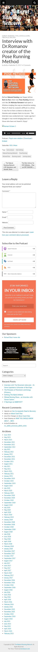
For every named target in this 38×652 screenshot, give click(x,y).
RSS (11, 145)
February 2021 (9, 474)
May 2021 (7, 469)
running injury (27, 156)
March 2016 (8, 602)
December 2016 (9, 580)
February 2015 (9, 633)
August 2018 (8, 532)
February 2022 (9, 452)
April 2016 (7, 600)
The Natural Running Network (15, 17)
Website (5, 222)
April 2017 (7, 570)
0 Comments (27, 65)
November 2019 (9, 498)
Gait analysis (10, 150)
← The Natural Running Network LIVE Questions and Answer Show (10, 166)
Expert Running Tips (10, 36)
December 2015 (9, 609)
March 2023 (8, 440)
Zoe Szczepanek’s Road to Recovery (24, 411)
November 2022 (9, 445)
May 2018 (7, 539)
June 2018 (7, 537)
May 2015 (7, 626)
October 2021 (9, 461)
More (15, 145)
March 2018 (8, 544)
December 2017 (9, 551)
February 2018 (9, 546)
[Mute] (27, 133)
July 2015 (7, 621)
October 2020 (9, 481)
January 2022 (8, 454)
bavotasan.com (25, 649)
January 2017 (8, 578)
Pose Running (23, 153)
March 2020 (8, 491)
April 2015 (7, 629)
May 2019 (7, 510)
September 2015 (9, 616)
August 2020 (8, 486)
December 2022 (9, 442)
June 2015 (7, 624)
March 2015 (8, 631)
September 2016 (9, 587)
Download (27, 138)
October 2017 (9, 556)
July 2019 (7, 507)
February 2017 (9, 575)
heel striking (19, 150)
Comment (6, 191)
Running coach (16, 156)
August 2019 (8, 505)
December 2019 (9, 495)
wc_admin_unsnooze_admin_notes (15, 426)
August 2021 (8, 464)
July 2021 (7, 466)
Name (4, 212)
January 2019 (8, 520)
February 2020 (9, 493)
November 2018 (9, 524)
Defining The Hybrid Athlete (13, 395)
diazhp (6, 65)
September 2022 (9, 447)
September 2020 (9, 483)
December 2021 (9, 457)
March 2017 (8, 573)
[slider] (32, 133)
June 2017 (7, 566)
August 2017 (8, 561)
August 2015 (8, 619)
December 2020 (9, 478)
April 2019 (7, 512)
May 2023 (7, 437)
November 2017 (9, 553)
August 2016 (8, 590)
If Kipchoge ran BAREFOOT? (13, 402)
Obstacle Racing (9, 37)
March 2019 (8, 515)
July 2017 (7, 563)
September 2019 (9, 503)
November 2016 (9, 583)
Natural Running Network (10, 153)
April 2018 (7, 541)
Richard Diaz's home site (12, 337)
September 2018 (9, 529)
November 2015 (9, 612)
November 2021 (9, 459)
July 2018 (7, 534)
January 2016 (8, 607)
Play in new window (16, 138)
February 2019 (9, 517)
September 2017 (9, 558)
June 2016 (7, 595)
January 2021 (8, 476)
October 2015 (9, 614)
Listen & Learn (24, 36)
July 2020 (7, 488)
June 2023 (7, 435)
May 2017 (7, 568)
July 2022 (7, 449)
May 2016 (7, 597)
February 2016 (9, 604)
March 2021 (8, 471)
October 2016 (9, 585)
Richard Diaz (6, 156)
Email (4, 217)
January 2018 (8, 549)
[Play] (5, 133)
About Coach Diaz (16, 414)
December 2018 (9, 522)
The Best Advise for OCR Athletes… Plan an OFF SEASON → (28, 165)
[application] (19, 133)
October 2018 (9, 527)
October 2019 (9, 500)
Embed (4, 141)
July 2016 (7, 592)
